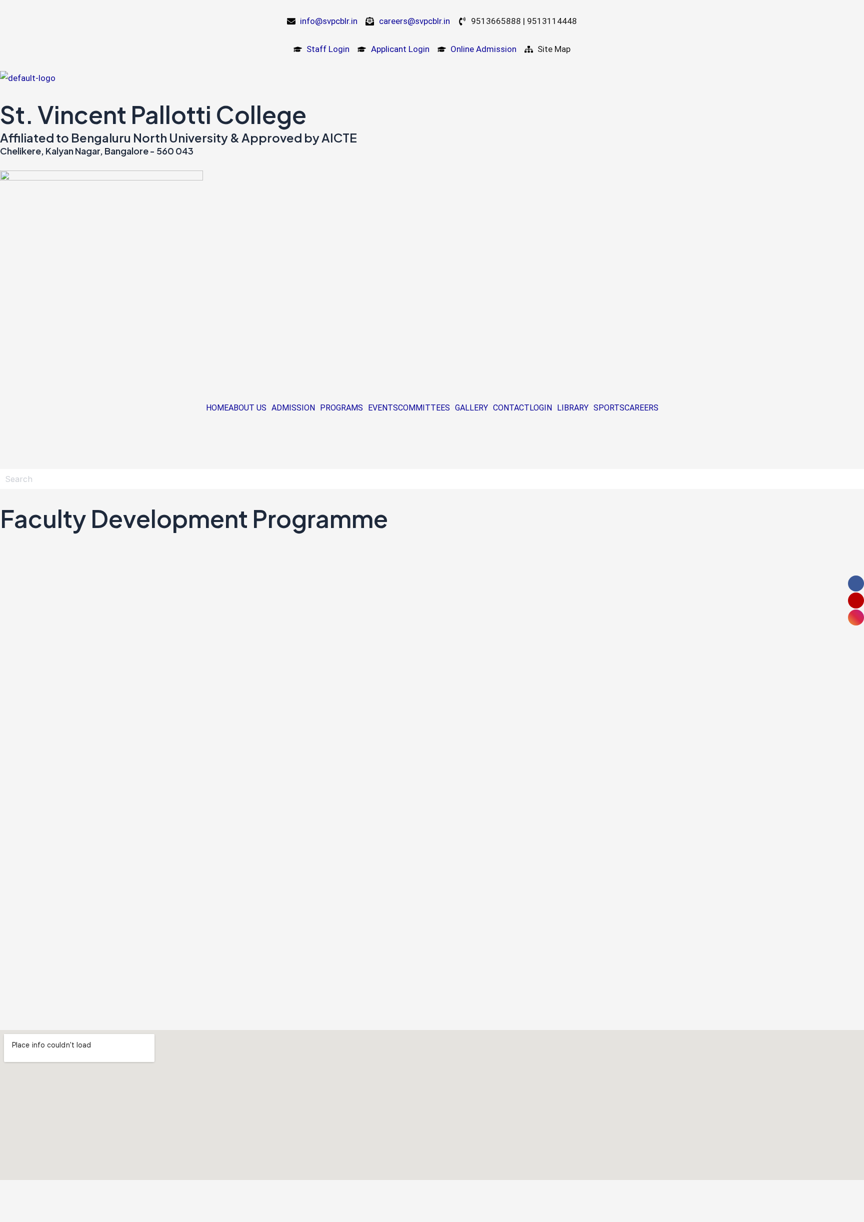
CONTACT (511, 408)
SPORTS (609, 408)
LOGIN (541, 408)
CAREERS (641, 408)
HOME (217, 408)
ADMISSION (293, 408)
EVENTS (383, 408)
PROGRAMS (341, 408)
